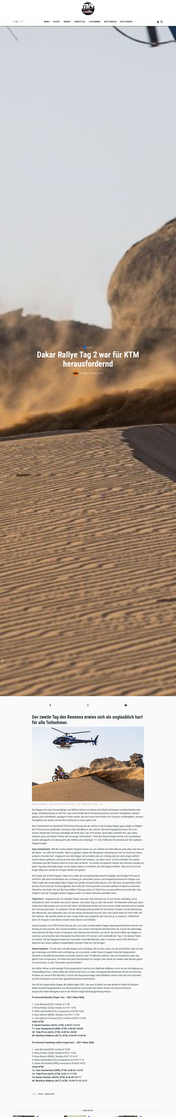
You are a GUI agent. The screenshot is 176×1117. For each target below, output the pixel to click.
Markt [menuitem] (67, 21)
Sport (89, 347)
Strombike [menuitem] (94, 21)
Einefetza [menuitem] (79, 21)
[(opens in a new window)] (13, 21)
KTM (85, 373)
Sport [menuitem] (56, 21)
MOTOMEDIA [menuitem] (110, 21)
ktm (41, 1094)
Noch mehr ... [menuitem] (126, 22)
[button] (50, 705)
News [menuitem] (46, 21)
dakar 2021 (50, 1094)
